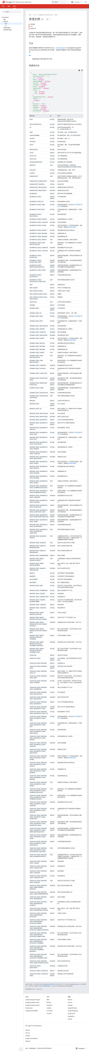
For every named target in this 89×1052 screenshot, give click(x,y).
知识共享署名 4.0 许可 (52, 984)
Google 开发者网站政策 (44, 986)
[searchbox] (11, 11)
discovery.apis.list (61, 48)
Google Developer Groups (32, 1002)
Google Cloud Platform (31, 1038)
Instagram (49, 1005)
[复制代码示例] (82, 70)
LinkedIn (49, 1008)
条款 (26, 1048)
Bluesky (49, 1002)
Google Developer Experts (32, 1005)
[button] (11, 17)
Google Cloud (71, 1013)
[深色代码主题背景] (79, 70)
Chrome (70, 1002)
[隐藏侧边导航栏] (21, 1049)
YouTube (49, 1013)
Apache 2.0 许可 (79, 984)
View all (70, 1019)
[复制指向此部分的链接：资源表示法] (41, 66)
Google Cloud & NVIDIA (31, 1010)
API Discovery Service (21, 2)
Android (70, 999)
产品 (34, 14)
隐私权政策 (33, 1048)
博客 (48, 999)
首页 (3, 6)
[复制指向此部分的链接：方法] (35, 44)
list (30, 55)
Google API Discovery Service (45, 14)
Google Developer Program (32, 999)
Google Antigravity (73, 1010)
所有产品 (27, 1041)
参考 (14, 6)
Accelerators (29, 1008)
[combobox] (60, 2)
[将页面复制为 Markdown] (47, 19)
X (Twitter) (50, 1010)
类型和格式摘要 (71, 227)
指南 (9, 6)
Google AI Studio (72, 1008)
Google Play (71, 1016)
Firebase (70, 1005)
